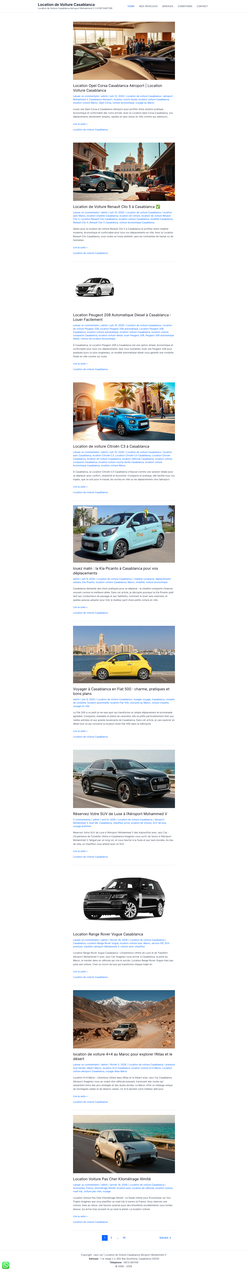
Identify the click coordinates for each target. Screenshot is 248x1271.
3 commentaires (82, 819)
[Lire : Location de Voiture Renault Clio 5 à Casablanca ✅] (124, 171)
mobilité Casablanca (161, 219)
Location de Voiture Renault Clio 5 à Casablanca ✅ (116, 206)
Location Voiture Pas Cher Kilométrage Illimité (112, 1179)
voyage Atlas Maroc (116, 1071)
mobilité (140, 582)
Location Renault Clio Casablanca (99, 219)
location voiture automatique (102, 332)
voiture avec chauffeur (132, 946)
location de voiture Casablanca (104, 458)
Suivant (165, 1237)
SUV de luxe (159, 822)
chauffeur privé (121, 822)
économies (79, 1188)
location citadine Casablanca (102, 215)
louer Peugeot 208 (134, 335)
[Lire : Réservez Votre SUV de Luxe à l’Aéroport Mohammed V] (124, 778)
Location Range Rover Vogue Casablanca (108, 934)
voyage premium (82, 826)
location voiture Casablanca (153, 99)
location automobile (98, 702)
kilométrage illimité (105, 1188)
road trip (78, 1191)
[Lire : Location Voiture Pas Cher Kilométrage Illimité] (124, 1143)
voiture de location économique (98, 338)
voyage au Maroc (144, 102)
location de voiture (130, 215)
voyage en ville (81, 706)
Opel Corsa (105, 102)
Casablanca (158, 699)
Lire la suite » (80, 124)
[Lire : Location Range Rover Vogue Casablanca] (124, 898)
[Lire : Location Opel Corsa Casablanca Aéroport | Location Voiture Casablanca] (124, 50)
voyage (107, 1191)
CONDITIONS (185, 6)
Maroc (131, 582)
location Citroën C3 (103, 455)
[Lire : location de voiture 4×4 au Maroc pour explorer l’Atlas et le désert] (124, 1019)
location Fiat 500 (119, 702)
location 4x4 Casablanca (116, 1068)
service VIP (157, 943)
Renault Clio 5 (80, 222)
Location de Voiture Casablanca (66, 4)
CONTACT (202, 6)
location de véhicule (143, 1188)
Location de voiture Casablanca (143, 96)
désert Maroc (94, 1068)
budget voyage (142, 699)
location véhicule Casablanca (138, 458)
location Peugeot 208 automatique (119, 328)
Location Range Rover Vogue (103, 943)
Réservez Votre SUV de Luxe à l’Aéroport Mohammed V (120, 814)
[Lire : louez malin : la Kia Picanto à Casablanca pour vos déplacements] (124, 533)
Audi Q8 (93, 822)
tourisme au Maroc (140, 702)
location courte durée (125, 99)
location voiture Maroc (85, 102)
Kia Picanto (88, 582)
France (89, 1188)
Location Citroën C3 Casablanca (133, 455)
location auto (124, 1188)
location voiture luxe (131, 943)
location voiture (164, 1188)
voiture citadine (160, 702)
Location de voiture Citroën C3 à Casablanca (111, 446)
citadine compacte (144, 578)
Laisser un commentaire (86, 96)
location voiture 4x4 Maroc (146, 1068)
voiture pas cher (92, 1191)
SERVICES (167, 6)
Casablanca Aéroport (100, 99)
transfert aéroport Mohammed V (101, 946)
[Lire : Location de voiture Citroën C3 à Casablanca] (124, 411)
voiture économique (123, 102)
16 (124, 1237)
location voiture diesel (111, 335)
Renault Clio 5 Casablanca (104, 222)
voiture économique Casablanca (136, 222)
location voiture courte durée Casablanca (121, 462)
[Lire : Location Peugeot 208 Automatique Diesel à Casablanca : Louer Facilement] (94, 287)
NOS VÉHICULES (148, 6)
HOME (131, 6)
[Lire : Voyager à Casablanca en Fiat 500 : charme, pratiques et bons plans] (124, 654)
